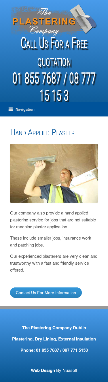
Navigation (25, 109)
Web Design (43, 370)
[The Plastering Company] (54, 20)
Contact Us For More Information (46, 292)
